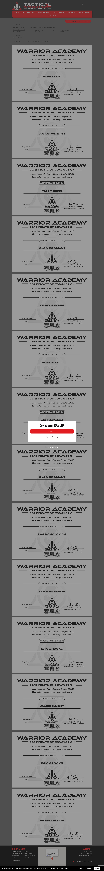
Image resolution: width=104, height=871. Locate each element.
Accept (97, 868)
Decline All (88, 868)
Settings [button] (81, 868)
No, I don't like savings (52, 437)
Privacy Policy (64, 868)
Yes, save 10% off (52, 431)
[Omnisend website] (52, 446)
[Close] (74, 423)
